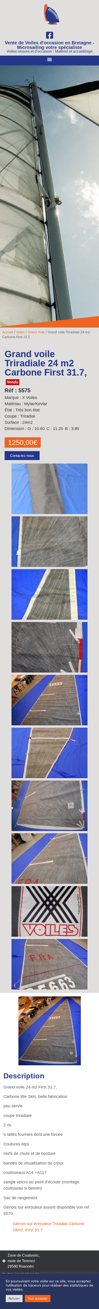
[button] (49, 59)
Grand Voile (36, 332)
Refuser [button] (14, 1298)
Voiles (20, 332)
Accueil (7, 332)
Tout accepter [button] (38, 1298)
